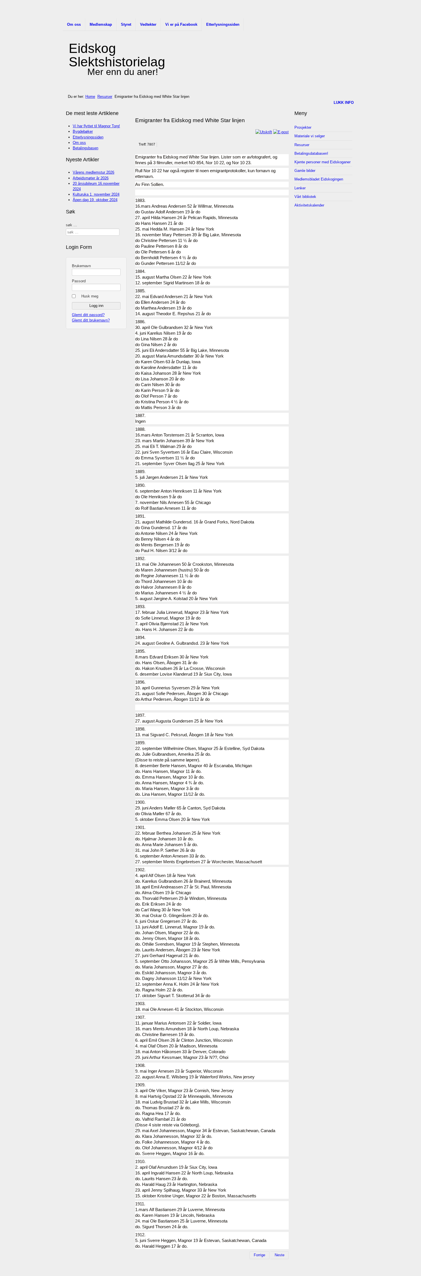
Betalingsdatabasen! (311, 153)
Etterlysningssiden (222, 24)
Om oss (74, 24)
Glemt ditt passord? (88, 315)
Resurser (104, 96)
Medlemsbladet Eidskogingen (318, 179)
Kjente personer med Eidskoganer (322, 162)
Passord (79, 281)
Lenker (300, 188)
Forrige (259, 1255)
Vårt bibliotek (305, 197)
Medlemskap (101, 24)
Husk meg (89, 296)
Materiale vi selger (309, 136)
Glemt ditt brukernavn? (91, 320)
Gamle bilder (304, 170)
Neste (279, 1255)
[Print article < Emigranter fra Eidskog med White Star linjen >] (263, 132)
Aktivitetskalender (309, 205)
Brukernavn (81, 266)
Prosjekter (302, 127)
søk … (71, 225)
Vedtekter (148, 24)
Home (90, 96)
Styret (126, 24)
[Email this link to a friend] (281, 132)
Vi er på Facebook (181, 24)
